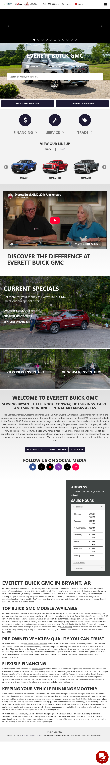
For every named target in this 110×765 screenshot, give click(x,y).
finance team (37, 668)
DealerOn (25, 735)
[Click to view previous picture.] (8, 25)
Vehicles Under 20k (17, 321)
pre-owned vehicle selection (35, 643)
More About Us (34, 449)
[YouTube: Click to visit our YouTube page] (50, 467)
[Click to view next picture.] (102, 25)
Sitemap (32, 735)
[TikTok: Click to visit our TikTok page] (76, 467)
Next (104, 167)
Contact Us (77, 449)
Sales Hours (78, 506)
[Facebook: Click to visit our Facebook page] (33, 467)
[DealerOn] (54, 732)
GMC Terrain (65, 626)
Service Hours (79, 562)
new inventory (88, 719)
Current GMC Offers (18, 316)
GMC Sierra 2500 (92, 616)
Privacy (39, 735)
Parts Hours (78, 568)
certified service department (35, 696)
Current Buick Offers (18, 310)
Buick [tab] (48, 149)
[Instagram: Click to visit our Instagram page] (59, 467)
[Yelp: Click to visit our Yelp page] (67, 467)
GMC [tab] (62, 149)
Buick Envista (36, 618)
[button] (34, 40)
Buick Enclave (87, 624)
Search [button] (55, 86)
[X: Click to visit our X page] (41, 467)
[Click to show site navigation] (105, 4)
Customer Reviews (57, 449)
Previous (5, 167)
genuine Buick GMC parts (79, 699)
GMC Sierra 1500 (80, 621)
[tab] (32, 66)
